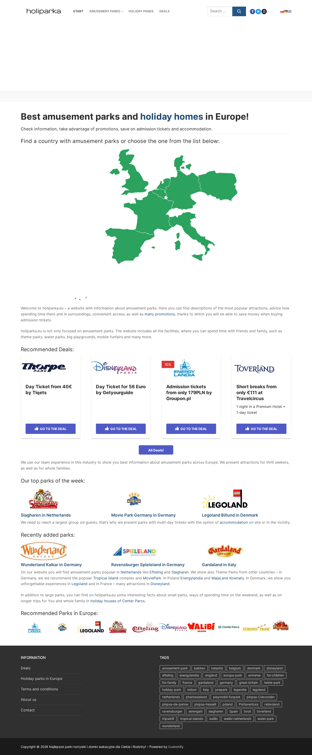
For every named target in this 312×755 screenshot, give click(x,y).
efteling (167, 675)
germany (226, 682)
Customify (175, 747)
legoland (259, 690)
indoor (192, 690)
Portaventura (248, 704)
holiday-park (171, 690)
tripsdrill (168, 719)
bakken (199, 668)
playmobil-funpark (227, 697)
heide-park (272, 682)
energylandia (189, 675)
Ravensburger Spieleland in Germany (148, 564)
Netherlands (132, 572)
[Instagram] (264, 11)
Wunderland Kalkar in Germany (51, 564)
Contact (28, 710)
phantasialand (196, 697)
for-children (275, 675)
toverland (264, 711)
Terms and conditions (39, 689)
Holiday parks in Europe (41, 678)
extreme (254, 675)
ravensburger (172, 711)
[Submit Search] (239, 11)
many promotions (160, 314)
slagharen (216, 711)
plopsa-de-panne (175, 704)
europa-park (232, 675)
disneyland (275, 668)
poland (227, 704)
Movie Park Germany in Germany (143, 515)
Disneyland (160, 583)
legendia (240, 690)
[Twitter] (258, 11)
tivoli (247, 711)
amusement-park (175, 668)
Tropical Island (105, 578)
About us (28, 699)
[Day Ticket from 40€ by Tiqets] (50, 367)
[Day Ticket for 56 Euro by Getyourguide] (121, 367)
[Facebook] (252, 11)
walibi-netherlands (237, 719)
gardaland (206, 682)
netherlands (171, 697)
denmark (253, 668)
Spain (233, 711)
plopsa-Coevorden (261, 697)
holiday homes (171, 116)
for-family (169, 682)
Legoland (80, 583)
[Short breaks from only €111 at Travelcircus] (261, 367)
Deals (25, 668)
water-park (265, 719)
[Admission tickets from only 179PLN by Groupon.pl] (191, 367)
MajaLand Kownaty (228, 578)
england (211, 675)
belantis (217, 668)
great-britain (248, 682)
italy (206, 690)
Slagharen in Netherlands (46, 515)
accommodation (234, 522)
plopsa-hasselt (205, 704)
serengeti (195, 711)
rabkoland (272, 704)
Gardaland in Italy (219, 564)
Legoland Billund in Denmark (230, 515)
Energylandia (192, 578)
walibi (213, 719)
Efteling (156, 572)
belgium (235, 668)
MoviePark (152, 578)
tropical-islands (191, 719)
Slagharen (180, 572)
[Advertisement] (156, 57)
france (187, 682)
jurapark (221, 690)
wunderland (171, 726)
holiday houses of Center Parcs (117, 601)
